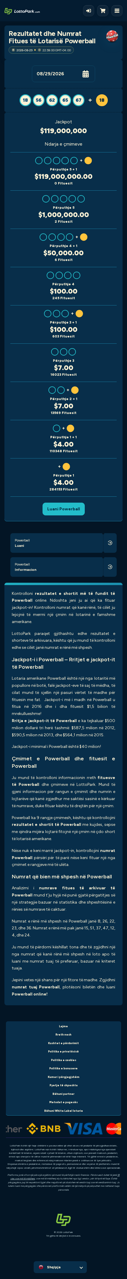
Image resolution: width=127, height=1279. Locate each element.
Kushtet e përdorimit (63, 1043)
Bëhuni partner (63, 1093)
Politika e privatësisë (63, 1051)
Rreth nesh (63, 1034)
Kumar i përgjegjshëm (63, 1077)
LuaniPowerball (63, 508)
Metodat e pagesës (63, 1102)
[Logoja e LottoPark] (22, 10)
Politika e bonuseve (63, 1068)
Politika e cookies (63, 1060)
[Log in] (88, 10)
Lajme (63, 1026)
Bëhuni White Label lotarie (63, 1110)
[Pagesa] (104, 10)
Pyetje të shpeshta (64, 1085)
